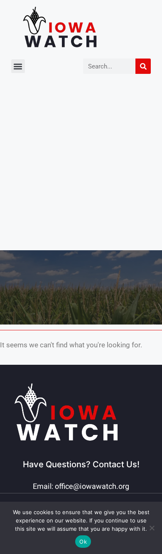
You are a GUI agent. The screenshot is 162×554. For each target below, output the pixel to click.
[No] (151, 528)
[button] (18, 66)
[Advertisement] (81, 165)
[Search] (143, 66)
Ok (83, 541)
